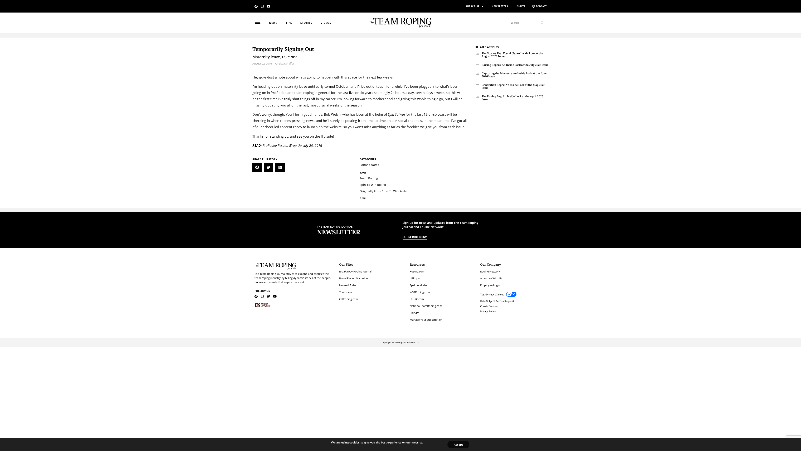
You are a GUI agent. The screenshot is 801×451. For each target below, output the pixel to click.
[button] (257, 167)
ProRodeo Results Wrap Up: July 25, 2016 (292, 145)
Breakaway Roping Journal (355, 271)
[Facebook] (256, 6)
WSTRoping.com (420, 292)
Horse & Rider (347, 285)
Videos (326, 23)
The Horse (345, 292)
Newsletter (500, 6)
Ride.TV (414, 313)
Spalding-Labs (418, 285)
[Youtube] (268, 6)
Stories (306, 23)
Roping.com (417, 271)
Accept (458, 444)
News (273, 23)
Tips (289, 23)
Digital (521, 6)
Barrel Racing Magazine (353, 278)
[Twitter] (268, 296)
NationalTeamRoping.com (426, 306)
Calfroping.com (348, 299)
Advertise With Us (491, 278)
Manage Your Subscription (426, 320)
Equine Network (490, 271)
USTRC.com (417, 299)
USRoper (415, 278)
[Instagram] (262, 6)
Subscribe (473, 6)
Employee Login (490, 285)
